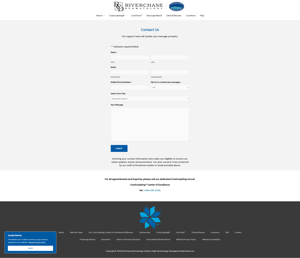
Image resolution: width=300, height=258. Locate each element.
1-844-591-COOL (152, 190)
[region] (30, 242)
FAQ (202, 15)
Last (152, 62)
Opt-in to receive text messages (166, 82)
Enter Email (115, 77)
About (99, 15)
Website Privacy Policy (37, 242)
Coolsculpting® (116, 15)
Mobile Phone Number (121, 82)
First (112, 62)
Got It (30, 248)
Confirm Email (156, 77)
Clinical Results (173, 15)
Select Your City (118, 93)
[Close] (53, 233)
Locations (191, 15)
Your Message (117, 104)
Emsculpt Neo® (154, 15)
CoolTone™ (136, 15)
